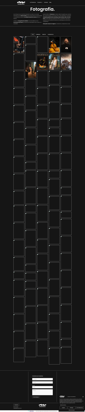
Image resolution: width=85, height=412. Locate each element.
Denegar (71, 407)
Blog (50, 2)
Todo (33, 34)
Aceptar (63, 407)
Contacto (46, 2)
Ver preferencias (80, 407)
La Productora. (33, 2)
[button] (83, 396)
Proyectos (39, 2)
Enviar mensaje (36, 397)
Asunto (33, 385)
